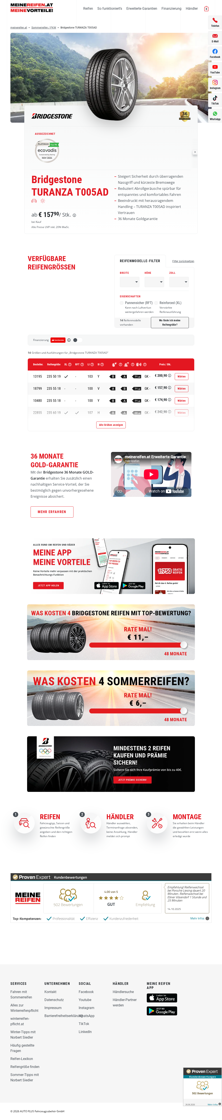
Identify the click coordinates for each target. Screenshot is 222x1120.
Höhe (148, 272)
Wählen (182, 376)
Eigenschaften (130, 296)
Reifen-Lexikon (21, 1059)
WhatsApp (87, 1016)
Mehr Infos (197, 918)
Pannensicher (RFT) (139, 307)
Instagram (86, 1008)
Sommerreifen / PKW (43, 27)
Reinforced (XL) (170, 307)
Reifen (88, 8)
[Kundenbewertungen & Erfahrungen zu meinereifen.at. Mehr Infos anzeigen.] (202, 1086)
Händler (192, 8)
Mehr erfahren (52, 512)
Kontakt (50, 992)
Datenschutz (54, 1000)
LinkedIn (85, 1032)
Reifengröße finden (24, 1067)
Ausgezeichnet (45, 133)
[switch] (77, 340)
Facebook (86, 992)
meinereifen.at (18, 27)
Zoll (172, 272)
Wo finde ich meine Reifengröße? (170, 322)
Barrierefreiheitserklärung (63, 1016)
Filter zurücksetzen (183, 261)
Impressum (53, 1008)
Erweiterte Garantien (141, 8)
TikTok (84, 1024)
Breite (124, 272)
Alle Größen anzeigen (111, 424)
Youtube (85, 1000)
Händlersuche (123, 992)
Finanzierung (171, 8)
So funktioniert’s (109, 8)
